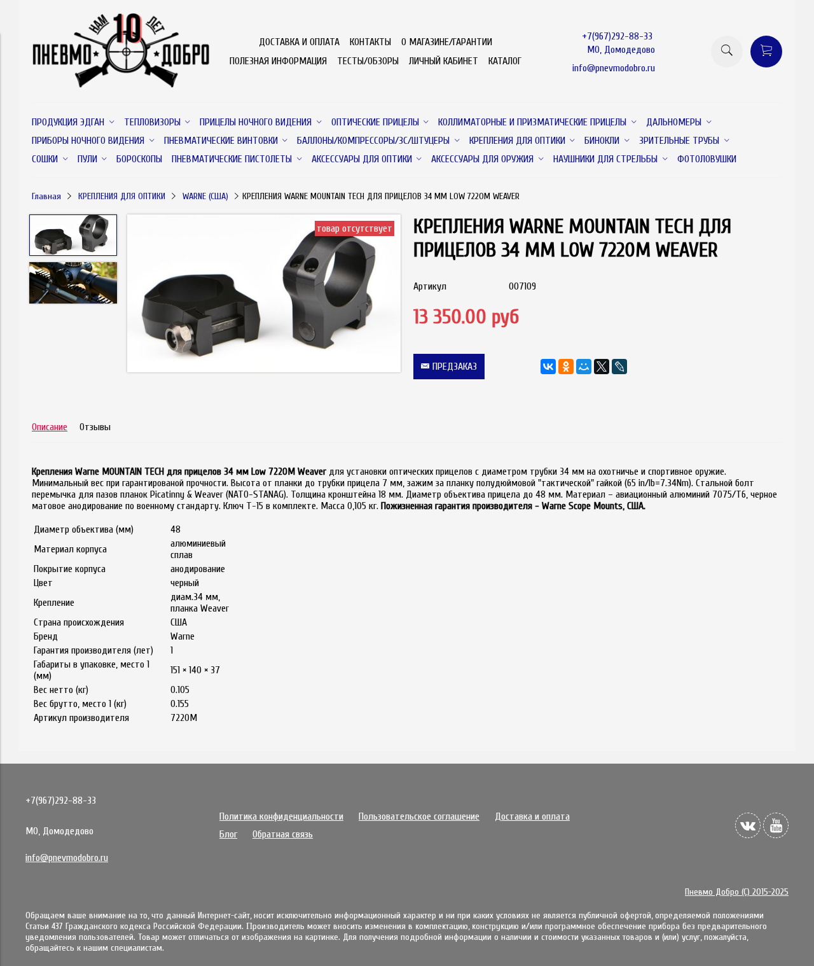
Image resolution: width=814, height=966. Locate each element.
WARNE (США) (205, 196)
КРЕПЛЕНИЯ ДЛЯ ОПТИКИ (121, 196)
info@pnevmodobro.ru (613, 68)
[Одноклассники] (566, 366)
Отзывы (95, 427)
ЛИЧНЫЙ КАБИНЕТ (443, 61)
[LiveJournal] (619, 366)
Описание (49, 427)
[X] (601, 366)
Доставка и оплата (532, 816)
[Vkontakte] (748, 825)
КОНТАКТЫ (370, 42)
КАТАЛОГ (504, 61)
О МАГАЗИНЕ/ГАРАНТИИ (446, 42)
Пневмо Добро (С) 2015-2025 (737, 891)
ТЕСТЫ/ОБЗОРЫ (368, 61)
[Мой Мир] (583, 366)
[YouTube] (776, 825)
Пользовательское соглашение (419, 816)
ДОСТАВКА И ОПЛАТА (299, 42)
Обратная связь (282, 834)
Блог (228, 834)
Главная (46, 196)
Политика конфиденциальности (281, 816)
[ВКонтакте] (548, 366)
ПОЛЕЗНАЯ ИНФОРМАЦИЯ (278, 61)
